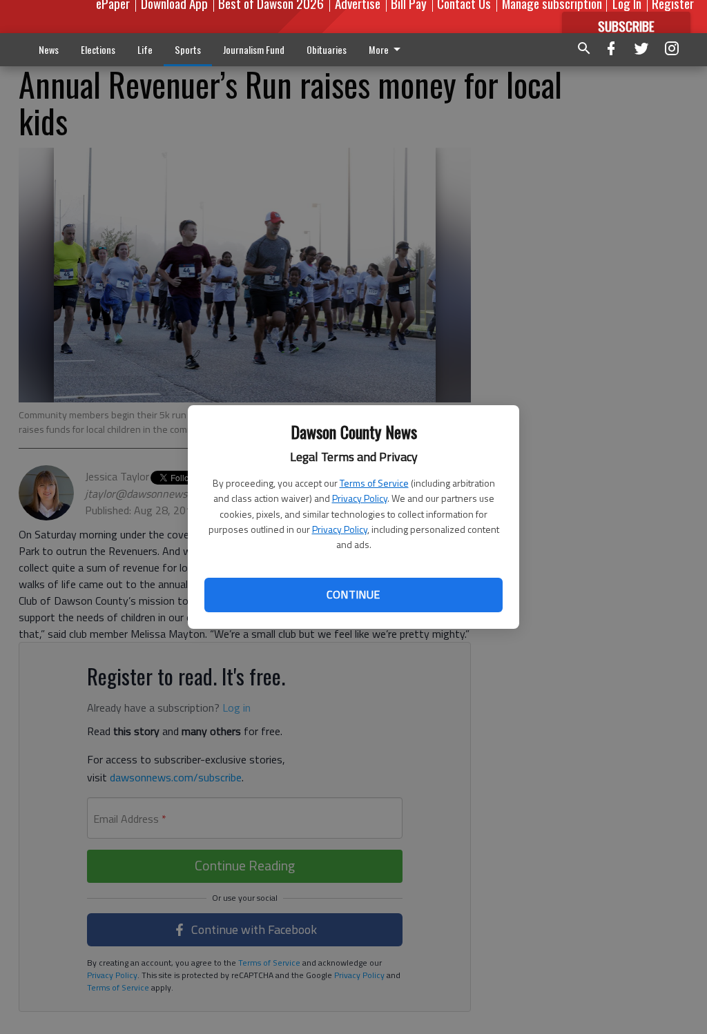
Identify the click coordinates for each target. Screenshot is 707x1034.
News (49, 49)
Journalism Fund (253, 49)
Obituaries (327, 49)
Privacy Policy (359, 498)
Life (145, 49)
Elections (98, 49)
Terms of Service (374, 483)
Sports (188, 49)
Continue (353, 594)
